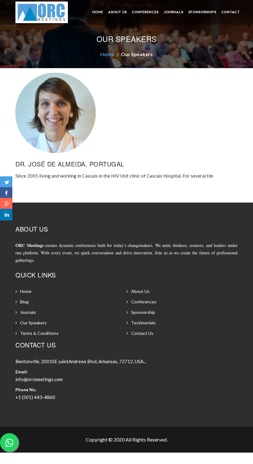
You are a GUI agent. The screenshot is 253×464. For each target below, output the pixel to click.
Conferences (145, 12)
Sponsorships (202, 12)
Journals (173, 12)
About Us (117, 12)
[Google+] (6, 204)
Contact (230, 12)
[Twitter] (6, 182)
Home (97, 12)
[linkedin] (6, 214)
